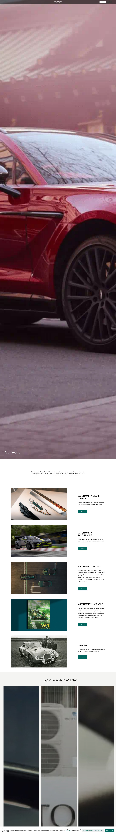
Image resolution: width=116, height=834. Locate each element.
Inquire (109, 2)
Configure (102, 2)
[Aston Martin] (58, 2)
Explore (83, 511)
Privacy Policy (68, 830)
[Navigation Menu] (5, 2)
